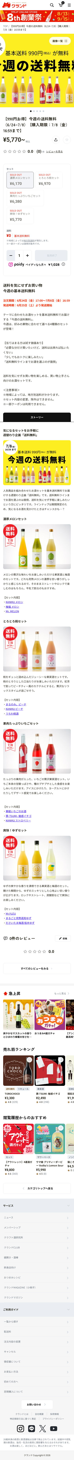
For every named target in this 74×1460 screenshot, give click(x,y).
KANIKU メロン (14, 602)
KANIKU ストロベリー (18, 820)
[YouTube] (53, 1428)
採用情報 (54, 1413)
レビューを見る (54, 151)
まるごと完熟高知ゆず (18, 918)
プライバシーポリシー (53, 1418)
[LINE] (31, 1428)
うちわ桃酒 (12, 713)
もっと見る (60, 993)
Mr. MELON (12, 611)
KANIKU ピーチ (14, 709)
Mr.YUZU (11, 913)
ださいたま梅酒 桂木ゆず (20, 923)
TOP (5, 26)
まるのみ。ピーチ (16, 704)
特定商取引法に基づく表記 (23, 1418)
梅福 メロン (12, 607)
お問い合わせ (34, 1404)
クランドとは (21, 1413)
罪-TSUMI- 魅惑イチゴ (18, 816)
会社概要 (39, 1413)
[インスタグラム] (20, 1428)
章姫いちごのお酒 (16, 811)
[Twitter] (42, 1428)
